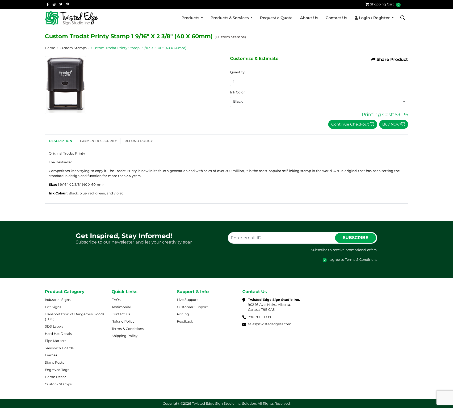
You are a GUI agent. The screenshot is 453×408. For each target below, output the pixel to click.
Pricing (183, 314)
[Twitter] (60, 4)
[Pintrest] (67, 4)
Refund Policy (139, 141)
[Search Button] (402, 17)
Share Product (392, 59)
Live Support (187, 300)
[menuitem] (192, 18)
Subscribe (355, 237)
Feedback (185, 321)
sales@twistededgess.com (269, 324)
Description (60, 141)
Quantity (237, 72)
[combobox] (319, 102)
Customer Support (192, 307)
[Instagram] (54, 4)
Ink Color (237, 92)
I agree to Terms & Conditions (352, 259)
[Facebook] (48, 4)
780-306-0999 (259, 317)
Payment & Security (98, 141)
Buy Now (391, 124)
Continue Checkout (350, 124)
